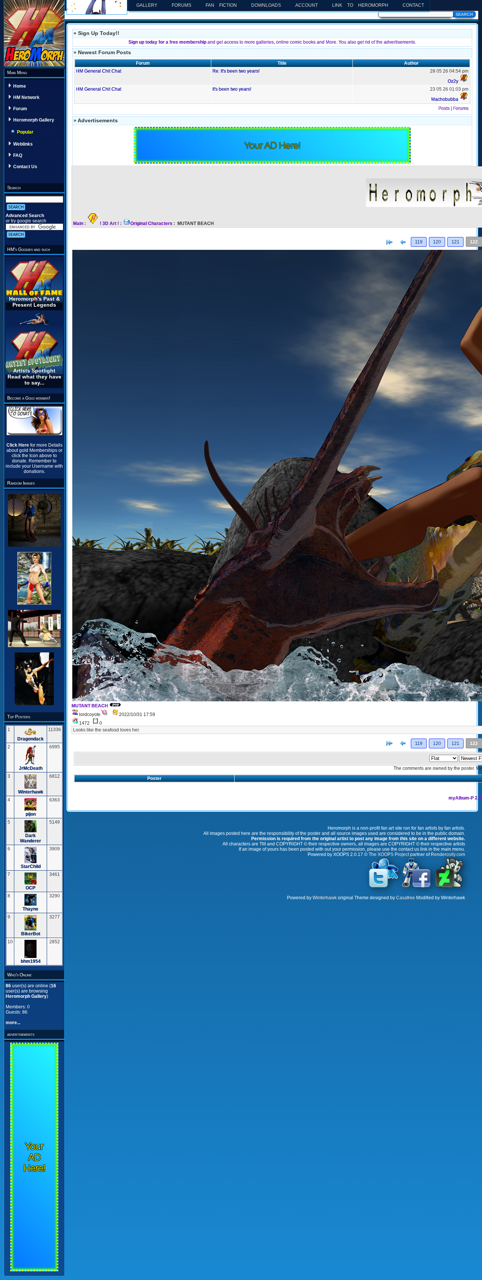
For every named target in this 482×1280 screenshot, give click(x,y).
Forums (181, 5)
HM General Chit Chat (98, 71)
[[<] (389, 242)
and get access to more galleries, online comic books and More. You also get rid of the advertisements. (272, 42)
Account (306, 5)
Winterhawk (30, 792)
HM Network (26, 97)
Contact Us (25, 166)
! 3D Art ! (109, 223)
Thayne (30, 909)
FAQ (17, 155)
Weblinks (23, 144)
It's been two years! (231, 89)
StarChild (31, 866)
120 (437, 242)
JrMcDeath (31, 768)
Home (19, 86)
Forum (20, 108)
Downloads (266, 5)
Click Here (18, 445)
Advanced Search (25, 215)
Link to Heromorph (360, 5)
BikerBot (30, 933)
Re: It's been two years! (235, 71)
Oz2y (453, 81)
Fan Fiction (221, 5)
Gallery (146, 5)
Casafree (405, 897)
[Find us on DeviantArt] (449, 887)
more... (13, 1022)
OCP (30, 888)
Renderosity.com (448, 854)
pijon (31, 814)
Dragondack (30, 739)
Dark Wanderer (30, 838)
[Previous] (403, 242)
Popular (25, 132)
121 (455, 242)
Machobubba (444, 99)
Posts (444, 108)
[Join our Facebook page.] (416, 887)
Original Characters (151, 223)
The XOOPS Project (389, 854)
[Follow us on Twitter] (384, 887)
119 (419, 242)
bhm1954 (31, 961)
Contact (413, 5)
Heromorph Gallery (33, 120)
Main (78, 223)
